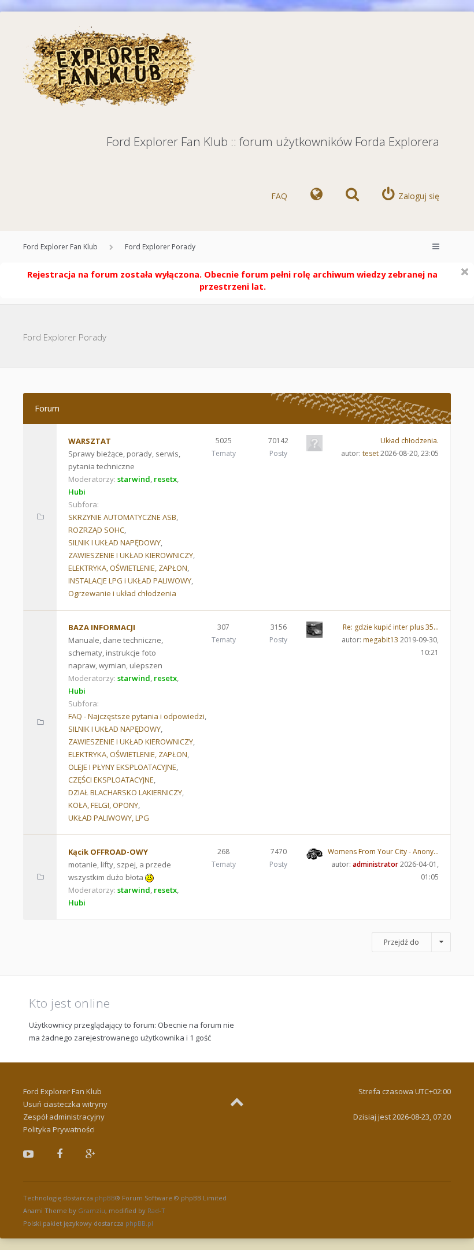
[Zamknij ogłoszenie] (464, 271)
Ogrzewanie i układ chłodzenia (122, 593)
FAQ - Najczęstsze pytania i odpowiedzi (136, 716)
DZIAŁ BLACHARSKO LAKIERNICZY (125, 792)
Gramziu (91, 1210)
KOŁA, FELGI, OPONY (103, 805)
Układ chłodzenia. (409, 441)
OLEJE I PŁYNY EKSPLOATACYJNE (122, 767)
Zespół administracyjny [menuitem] (64, 1116)
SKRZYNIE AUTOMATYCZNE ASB (122, 517)
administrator (375, 864)
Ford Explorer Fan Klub (60, 247)
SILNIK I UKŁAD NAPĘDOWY (114, 542)
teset (370, 453)
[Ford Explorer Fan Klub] (110, 67)
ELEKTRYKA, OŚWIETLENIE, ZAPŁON (127, 568)
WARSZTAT (89, 441)
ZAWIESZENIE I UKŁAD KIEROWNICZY (130, 555)
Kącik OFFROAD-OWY (108, 852)
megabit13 (380, 640)
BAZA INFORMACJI (101, 627)
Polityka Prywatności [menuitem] (59, 1129)
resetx (165, 479)
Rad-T (156, 1210)
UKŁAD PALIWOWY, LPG (108, 818)
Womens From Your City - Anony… (383, 851)
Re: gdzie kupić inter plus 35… (391, 627)
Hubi (77, 491)
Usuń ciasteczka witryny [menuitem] (65, 1104)
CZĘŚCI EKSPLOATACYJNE (111, 779)
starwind (133, 479)
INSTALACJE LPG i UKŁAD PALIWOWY (129, 580)
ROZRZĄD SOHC (96, 530)
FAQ (279, 195)
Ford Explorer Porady (160, 247)
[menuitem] (316, 196)
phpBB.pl (139, 1223)
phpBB (105, 1197)
